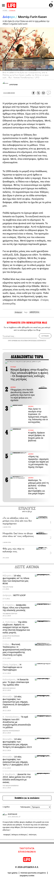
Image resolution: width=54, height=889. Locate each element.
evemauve (12, 814)
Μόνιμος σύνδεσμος (19, 835)
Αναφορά (6, 835)
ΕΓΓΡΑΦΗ (45, 336)
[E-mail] (43, 93)
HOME (5, 10)
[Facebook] (47, 67)
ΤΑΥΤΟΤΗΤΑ (27, 848)
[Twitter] (51, 67)
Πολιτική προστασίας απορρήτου (33, 873)
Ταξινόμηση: (25, 807)
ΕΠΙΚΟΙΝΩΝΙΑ (27, 852)
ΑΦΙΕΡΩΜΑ (34, 312)
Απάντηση (32, 835)
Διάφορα (12, 10)
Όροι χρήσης (13, 873)
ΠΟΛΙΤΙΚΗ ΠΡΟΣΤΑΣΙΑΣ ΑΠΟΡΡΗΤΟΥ (33, 341)
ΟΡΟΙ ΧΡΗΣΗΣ (12, 341)
